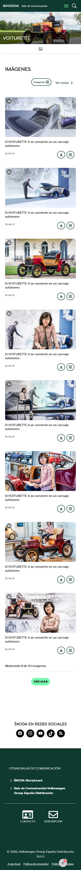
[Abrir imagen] (40, 117)
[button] (74, 6)
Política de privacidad (36, 864)
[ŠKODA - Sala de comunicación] (25, 6)
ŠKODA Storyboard (28, 780)
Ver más (41, 682)
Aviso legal (13, 864)
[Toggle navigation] (66, 6)
